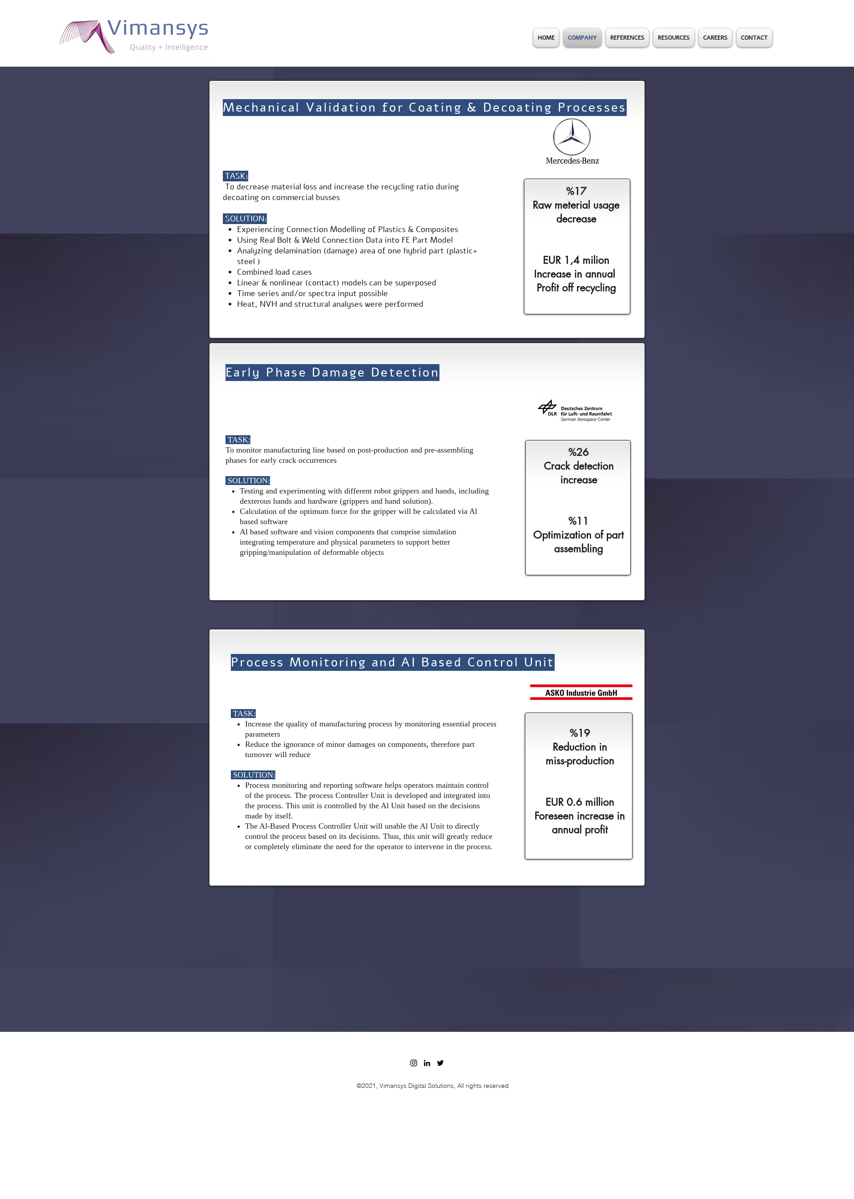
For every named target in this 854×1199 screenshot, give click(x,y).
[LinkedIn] (427, 1063)
